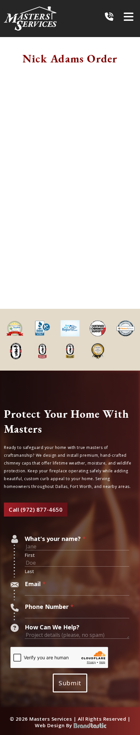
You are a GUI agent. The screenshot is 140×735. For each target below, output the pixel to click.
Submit (70, 683)
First (30, 555)
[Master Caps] (30, 19)
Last (29, 571)
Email (35, 584)
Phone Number (49, 606)
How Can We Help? (52, 627)
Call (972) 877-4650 (36, 509)
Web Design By (54, 725)
